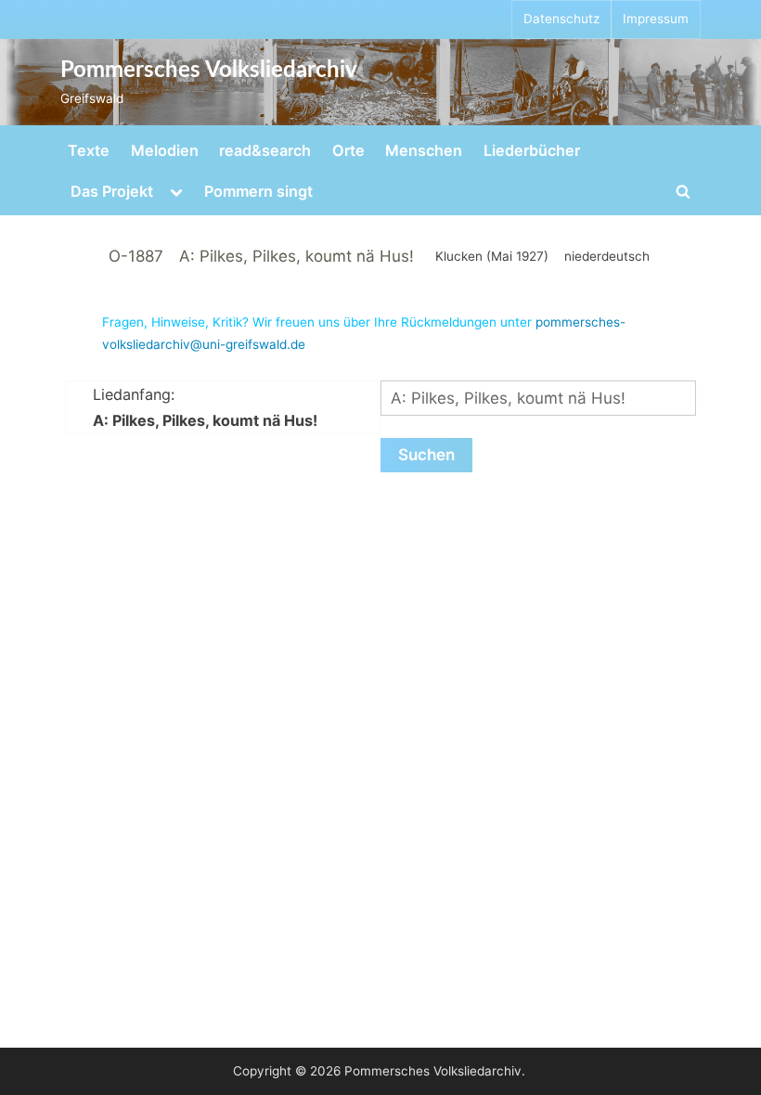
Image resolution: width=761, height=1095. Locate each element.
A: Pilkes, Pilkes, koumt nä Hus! (296, 256)
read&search (265, 150)
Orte (348, 150)
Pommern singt (258, 191)
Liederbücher (532, 150)
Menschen (423, 150)
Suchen (426, 454)
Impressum (656, 18)
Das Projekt (112, 191)
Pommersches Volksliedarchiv (208, 70)
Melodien (165, 150)
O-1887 (136, 256)
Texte (89, 150)
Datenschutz (561, 18)
